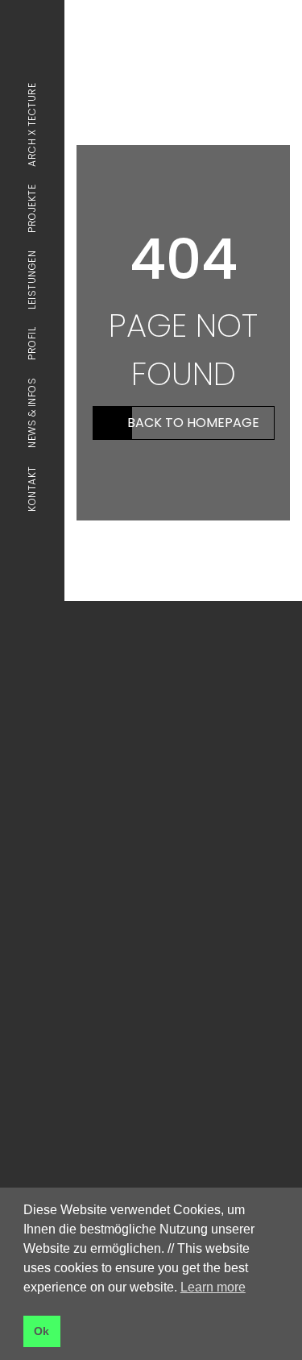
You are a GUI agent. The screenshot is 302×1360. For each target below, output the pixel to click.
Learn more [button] (213, 1287)
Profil (32, 343)
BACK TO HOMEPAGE (193, 422)
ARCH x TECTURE (32, 125)
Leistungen (32, 280)
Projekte (32, 209)
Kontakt (32, 489)
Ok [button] (41, 1331)
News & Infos (32, 413)
